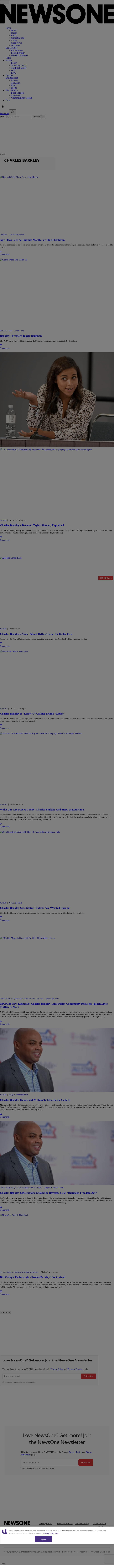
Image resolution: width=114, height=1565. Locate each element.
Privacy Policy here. (51, 1533)
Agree (43, 1539)
